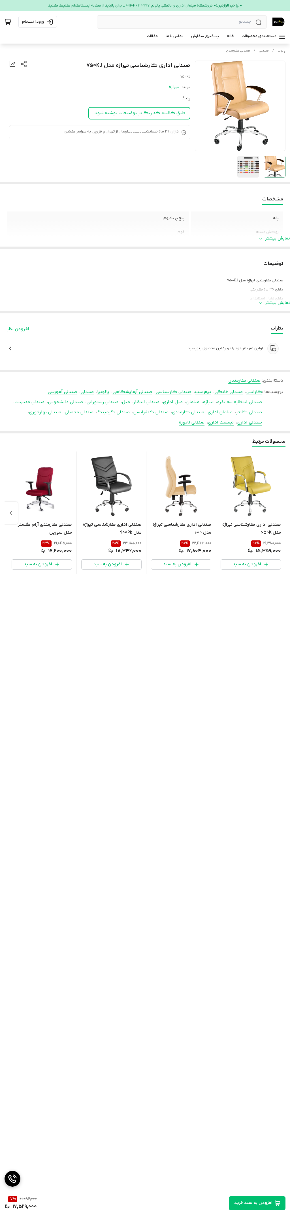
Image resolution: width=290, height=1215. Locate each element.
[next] (11, 513)
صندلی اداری (249, 422)
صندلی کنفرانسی (151, 412)
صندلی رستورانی (102, 402)
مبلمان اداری (220, 412)
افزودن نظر (18, 329)
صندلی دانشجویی (65, 402)
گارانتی (254, 391)
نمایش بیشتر (277, 238)
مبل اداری (173, 402)
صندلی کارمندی (238, 51)
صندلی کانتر (249, 412)
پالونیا (281, 51)
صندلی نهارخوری (45, 412)
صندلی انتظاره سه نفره (239, 402)
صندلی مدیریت (29, 402)
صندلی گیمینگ (113, 412)
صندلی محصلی (79, 412)
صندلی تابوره (191, 422)
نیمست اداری (221, 422)
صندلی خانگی (228, 391)
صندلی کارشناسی (173, 391)
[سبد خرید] (8, 21)
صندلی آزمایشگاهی (132, 391)
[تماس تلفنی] (12, 1179)
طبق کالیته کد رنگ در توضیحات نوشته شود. (139, 113)
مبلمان (192, 402)
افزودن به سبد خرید (253, 1203)
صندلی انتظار (146, 402)
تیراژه (174, 87)
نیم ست (203, 391)
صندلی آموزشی (62, 391)
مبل (126, 402)
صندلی (264, 51)
